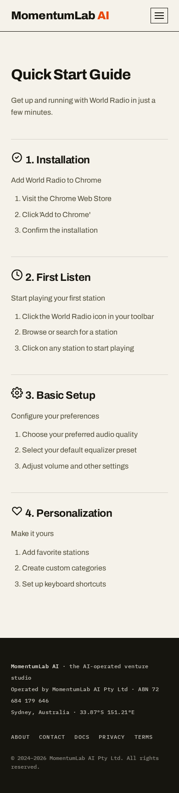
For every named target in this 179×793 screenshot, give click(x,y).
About (20, 736)
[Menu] (159, 15)
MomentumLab (60, 15)
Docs (82, 736)
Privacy (112, 736)
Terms (143, 736)
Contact (52, 736)
